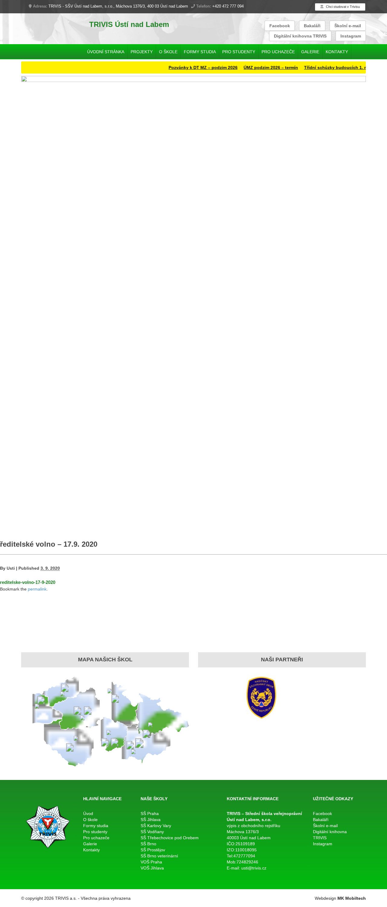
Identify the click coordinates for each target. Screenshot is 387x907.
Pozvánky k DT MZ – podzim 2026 (192, 67)
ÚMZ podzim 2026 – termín (260, 67)
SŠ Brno (148, 843)
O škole (168, 51)
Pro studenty (238, 51)
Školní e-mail (347, 25)
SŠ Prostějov (153, 849)
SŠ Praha (150, 813)
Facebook (279, 25)
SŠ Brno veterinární (159, 855)
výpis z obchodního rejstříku (253, 825)
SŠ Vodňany (152, 831)
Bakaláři (312, 25)
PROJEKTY (142, 51)
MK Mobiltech (351, 898)
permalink (37, 589)
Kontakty (337, 51)
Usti (11, 568)
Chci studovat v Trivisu (342, 6)
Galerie (310, 51)
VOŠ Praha (151, 862)
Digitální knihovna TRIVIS (300, 36)
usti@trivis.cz (253, 868)
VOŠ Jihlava (152, 868)
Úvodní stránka (105, 51)
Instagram (350, 36)
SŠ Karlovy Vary (156, 825)
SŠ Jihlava (151, 819)
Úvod (88, 813)
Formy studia (200, 51)
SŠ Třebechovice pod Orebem (170, 837)
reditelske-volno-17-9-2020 (27, 582)
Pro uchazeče (278, 51)
